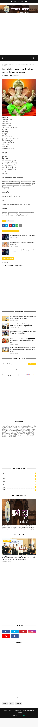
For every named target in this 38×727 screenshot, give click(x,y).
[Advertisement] (19, 35)
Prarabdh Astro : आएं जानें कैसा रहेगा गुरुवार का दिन (22, 235)
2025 (19, 476)
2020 (19, 490)
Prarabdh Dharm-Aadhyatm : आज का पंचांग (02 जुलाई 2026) (22, 243)
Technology (18, 703)
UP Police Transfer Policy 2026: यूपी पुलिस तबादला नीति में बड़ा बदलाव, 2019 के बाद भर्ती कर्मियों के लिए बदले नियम (22, 340)
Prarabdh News (8, 75)
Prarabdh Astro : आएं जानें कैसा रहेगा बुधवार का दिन (22, 250)
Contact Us (18, 710)
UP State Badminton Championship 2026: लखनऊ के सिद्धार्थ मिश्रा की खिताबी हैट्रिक (23, 332)
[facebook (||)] (15, 636)
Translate (33, 375)
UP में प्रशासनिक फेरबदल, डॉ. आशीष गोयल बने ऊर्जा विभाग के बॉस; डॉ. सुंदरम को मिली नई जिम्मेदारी (23, 317)
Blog (24, 715)
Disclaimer (19, 712)
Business (5, 703)
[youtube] (22, 1)
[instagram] (18, 1)
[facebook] (11, 1)
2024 (19, 478)
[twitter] (15, 1)
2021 (19, 487)
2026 (19, 473)
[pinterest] (26, 1)
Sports (11, 703)
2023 (19, 481)
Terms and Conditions (28, 710)
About (10, 710)
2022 (19, 484)
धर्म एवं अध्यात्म (9, 64)
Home (3, 64)
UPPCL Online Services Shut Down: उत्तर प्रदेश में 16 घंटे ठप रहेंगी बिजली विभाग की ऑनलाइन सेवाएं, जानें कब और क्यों (23, 349)
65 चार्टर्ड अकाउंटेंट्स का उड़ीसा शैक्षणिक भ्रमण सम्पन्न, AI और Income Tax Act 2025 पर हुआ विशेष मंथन (22, 325)
